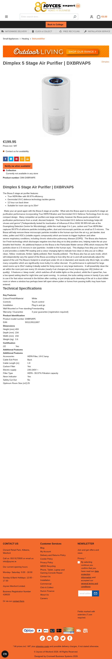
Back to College (56, 24)
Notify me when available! (17, 166)
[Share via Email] (22, 159)
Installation (45, 580)
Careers (44, 598)
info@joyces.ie (9, 561)
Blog (42, 548)
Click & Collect (46, 587)
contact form (18, 601)
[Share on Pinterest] (16, 159)
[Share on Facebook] (5, 159)
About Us (44, 595)
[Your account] (91, 17)
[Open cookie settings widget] (4, 654)
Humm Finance (47, 591)
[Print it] (27, 159)
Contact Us (45, 576)
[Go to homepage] (56, 7)
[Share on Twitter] (11, 159)
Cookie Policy (46, 559)
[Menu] (6, 17)
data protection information (90, 574)
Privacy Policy (46, 562)
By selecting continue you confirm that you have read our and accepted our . (90, 574)
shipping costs (42, 646)
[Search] (74, 17)
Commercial (45, 584)
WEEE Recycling (48, 566)
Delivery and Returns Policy (53, 555)
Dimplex (105, 62)
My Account (45, 551)
